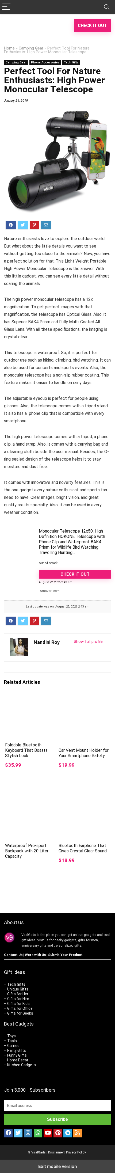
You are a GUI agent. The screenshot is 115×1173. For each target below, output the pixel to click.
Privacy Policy (76, 1152)
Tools (12, 1041)
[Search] (106, 7)
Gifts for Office (20, 1008)
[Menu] (6, 7)
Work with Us (35, 955)
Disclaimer (56, 1152)
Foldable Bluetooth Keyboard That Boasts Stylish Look (26, 750)
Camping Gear (31, 48)
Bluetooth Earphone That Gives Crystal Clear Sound (83, 848)
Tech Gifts (71, 62)
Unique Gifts (17, 989)
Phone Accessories (45, 62)
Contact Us (13, 955)
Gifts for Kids (18, 1003)
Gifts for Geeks (20, 1013)
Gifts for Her (17, 994)
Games (13, 1045)
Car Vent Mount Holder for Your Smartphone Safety (84, 753)
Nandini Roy (47, 642)
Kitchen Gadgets (21, 1065)
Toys (11, 1036)
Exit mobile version (57, 1166)
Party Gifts (16, 1050)
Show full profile (88, 641)
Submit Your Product (65, 955)
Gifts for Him (18, 999)
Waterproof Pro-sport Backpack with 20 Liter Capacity (26, 851)
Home (9, 48)
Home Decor (17, 1060)
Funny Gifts (17, 1055)
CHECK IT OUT (92, 25)
